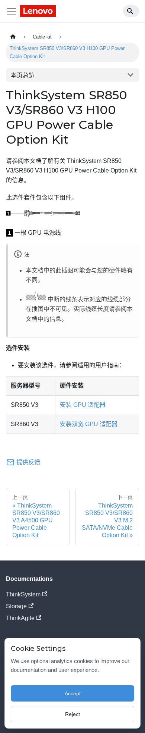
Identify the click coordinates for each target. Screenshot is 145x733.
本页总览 (23, 75)
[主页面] (13, 37)
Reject (72, 714)
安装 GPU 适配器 (83, 405)
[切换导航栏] (11, 11)
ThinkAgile (20, 618)
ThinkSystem (23, 594)
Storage (16, 606)
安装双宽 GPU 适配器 (88, 424)
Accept (73, 693)
